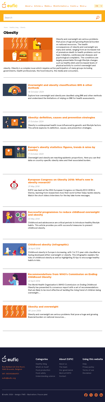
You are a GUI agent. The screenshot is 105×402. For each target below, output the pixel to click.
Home (6, 27)
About (28, 6)
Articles (37, 6)
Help (85, 363)
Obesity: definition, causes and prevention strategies (61, 117)
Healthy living (41, 363)
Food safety (41, 373)
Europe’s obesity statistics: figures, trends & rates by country (61, 148)
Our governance (66, 370)
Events (73, 6)
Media (47, 6)
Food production (43, 370)
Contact (62, 376)
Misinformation (60, 6)
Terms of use (88, 370)
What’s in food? (42, 367)
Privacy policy (88, 367)
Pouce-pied (42, 394)
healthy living (14, 27)
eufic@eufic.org (9, 378)
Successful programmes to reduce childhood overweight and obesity (64, 213)
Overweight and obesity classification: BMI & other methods (60, 86)
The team (63, 367)
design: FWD (20, 394)
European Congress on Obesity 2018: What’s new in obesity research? (60, 181)
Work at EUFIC (65, 373)
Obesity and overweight (43, 306)
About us (63, 363)
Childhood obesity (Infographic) (48, 244)
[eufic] (9, 5)
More (82, 6)
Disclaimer (87, 373)
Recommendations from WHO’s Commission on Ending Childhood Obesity (62, 275)
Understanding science (45, 376)
